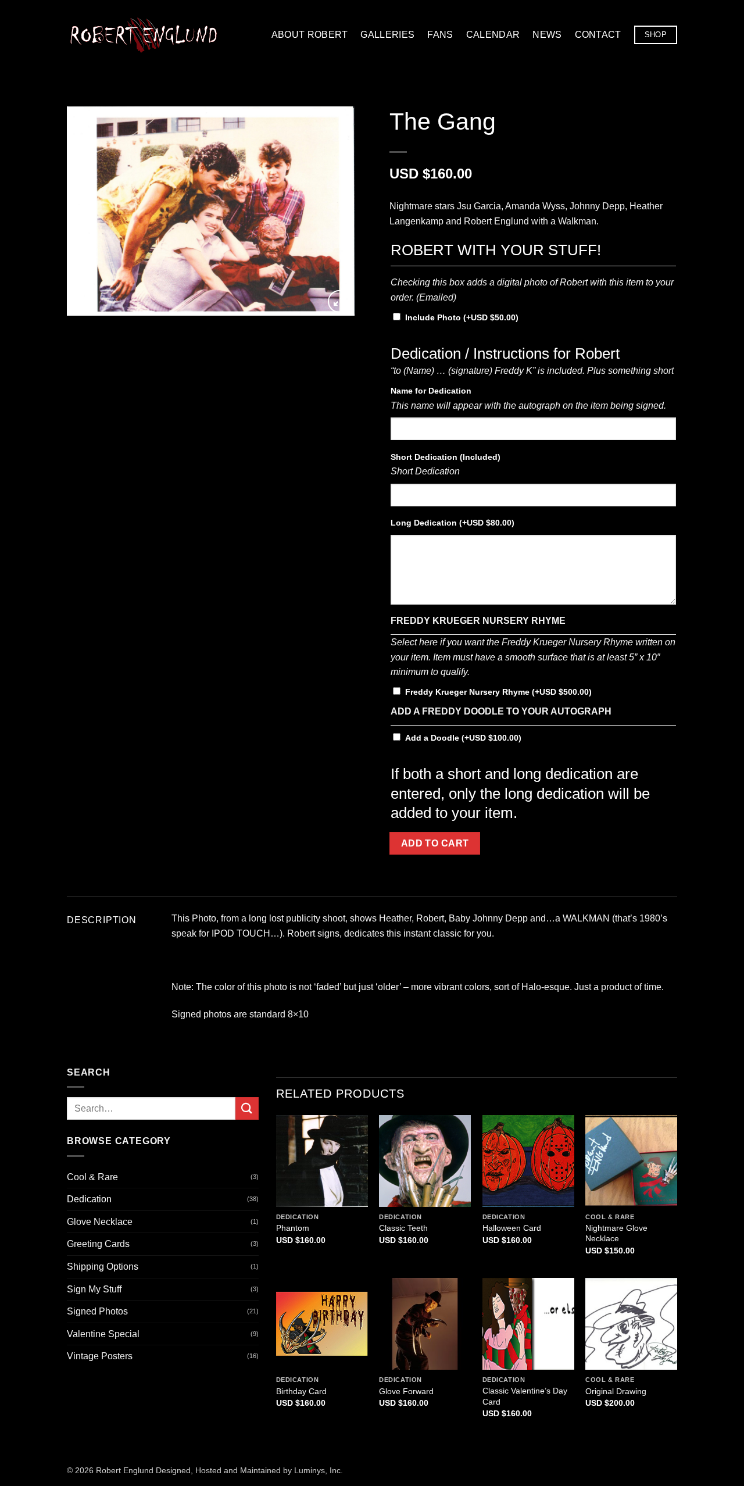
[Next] (334, 211)
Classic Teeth (403, 1228)
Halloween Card (511, 1228)
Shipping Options (102, 1266)
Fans (440, 35)
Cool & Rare (92, 1177)
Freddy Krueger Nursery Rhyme (498, 691)
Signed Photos (97, 1311)
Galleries (387, 35)
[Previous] (87, 211)
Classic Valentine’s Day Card (524, 1396)
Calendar (493, 35)
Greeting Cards (98, 1244)
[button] (339, 301)
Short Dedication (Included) (445, 457)
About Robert (309, 35)
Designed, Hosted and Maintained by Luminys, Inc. (249, 1470)
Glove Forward (406, 1391)
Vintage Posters (100, 1356)
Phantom (292, 1228)
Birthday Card (301, 1391)
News (546, 35)
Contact (598, 35)
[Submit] (247, 1108)
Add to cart (435, 843)
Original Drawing (615, 1391)
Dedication (89, 1199)
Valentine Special (103, 1334)
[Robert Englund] (143, 35)
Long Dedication (452, 522)
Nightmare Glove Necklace (616, 1233)
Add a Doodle (463, 737)
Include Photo (461, 317)
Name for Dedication (431, 390)
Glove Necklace (100, 1222)
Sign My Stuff (94, 1289)
